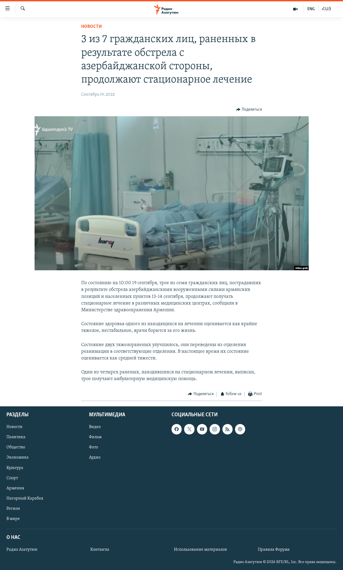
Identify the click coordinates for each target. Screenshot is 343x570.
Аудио (94, 457)
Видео (95, 427)
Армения (15, 488)
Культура (14, 468)
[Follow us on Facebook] (177, 429)
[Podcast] (240, 429)
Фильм (95, 437)
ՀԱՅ (326, 9)
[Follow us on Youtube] (202, 429)
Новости (91, 26)
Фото (93, 447)
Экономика (17, 457)
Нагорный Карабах (24, 498)
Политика (15, 437)
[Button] (249, 109)
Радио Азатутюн (22, 550)
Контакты (99, 550)
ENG (311, 9)
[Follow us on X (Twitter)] (189, 429)
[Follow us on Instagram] (215, 429)
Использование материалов (200, 550)
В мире (13, 519)
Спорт (12, 478)
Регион (13, 509)
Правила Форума (274, 550)
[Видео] (295, 9)
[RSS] (227, 429)
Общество (15, 447)
